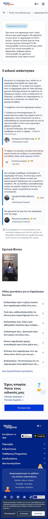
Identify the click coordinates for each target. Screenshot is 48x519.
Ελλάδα (18, 480)
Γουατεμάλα (20, 487)
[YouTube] (24, 497)
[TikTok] (31, 497)
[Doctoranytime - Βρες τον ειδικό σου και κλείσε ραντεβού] (3, 12)
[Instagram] (11, 497)
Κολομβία (19, 484)
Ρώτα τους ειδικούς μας (20, 12)
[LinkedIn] (18, 497)
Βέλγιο (24, 480)
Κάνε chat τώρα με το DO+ (27, 156)
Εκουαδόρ (28, 484)
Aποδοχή (38, 513)
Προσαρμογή (9, 513)
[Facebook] (5, 497)
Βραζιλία (29, 487)
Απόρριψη (24, 513)
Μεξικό (30, 480)
